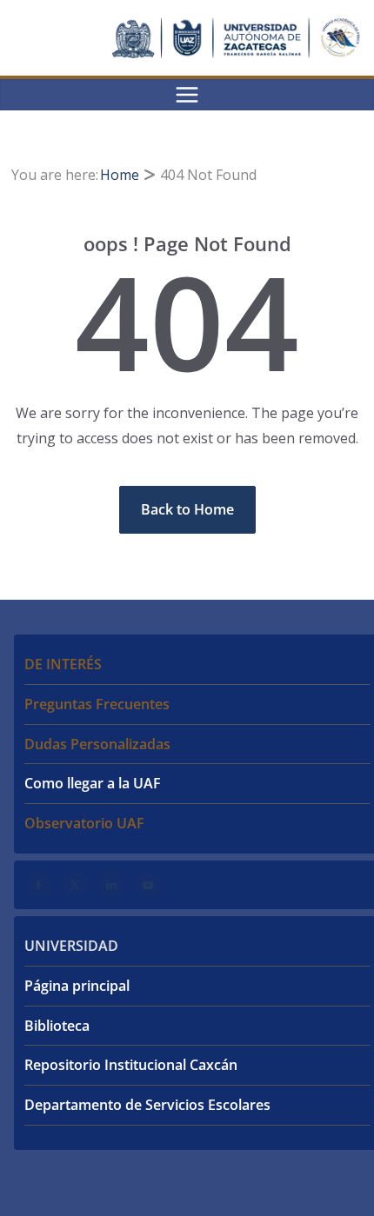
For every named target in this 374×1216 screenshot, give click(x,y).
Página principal (77, 985)
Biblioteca (57, 1025)
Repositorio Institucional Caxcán (130, 1064)
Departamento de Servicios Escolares (147, 1104)
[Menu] (187, 95)
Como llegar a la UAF (92, 783)
